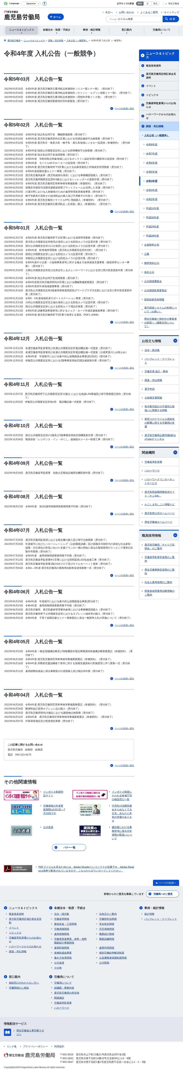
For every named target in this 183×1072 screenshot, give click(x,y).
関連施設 (59, 997)
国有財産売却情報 (154, 299)
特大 (155, 3)
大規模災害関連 (153, 397)
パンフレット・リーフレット (160, 360)
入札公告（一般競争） (156, 135)
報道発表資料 (153, 65)
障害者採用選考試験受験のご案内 (160, 593)
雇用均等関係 (106, 947)
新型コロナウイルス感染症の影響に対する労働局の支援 (160, 423)
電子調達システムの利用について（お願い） (160, 309)
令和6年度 (151, 162)
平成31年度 (152, 208)
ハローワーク (152, 470)
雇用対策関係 (61, 947)
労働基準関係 (61, 919)
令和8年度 (151, 144)
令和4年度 (151, 181)
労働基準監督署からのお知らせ (161, 105)
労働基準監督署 (153, 461)
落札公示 (149, 272)
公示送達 (59, 962)
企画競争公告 (151, 244)
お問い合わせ (126, 12)
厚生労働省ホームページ (158, 522)
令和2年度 (151, 199)
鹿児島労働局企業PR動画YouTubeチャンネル (160, 437)
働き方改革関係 (63, 957)
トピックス (152, 95)
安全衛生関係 (106, 924)
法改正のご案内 (108, 913)
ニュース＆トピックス (160, 55)
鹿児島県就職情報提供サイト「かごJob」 (160, 493)
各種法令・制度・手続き (70, 907)
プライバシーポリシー (35, 1046)
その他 (58, 967)
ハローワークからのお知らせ (161, 116)
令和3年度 (151, 190)
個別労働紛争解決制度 (111, 952)
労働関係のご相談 (19, 987)
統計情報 (149, 913)
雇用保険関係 (61, 934)
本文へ (109, 12)
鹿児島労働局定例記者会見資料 (161, 75)
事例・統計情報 (154, 907)
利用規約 (59, 1046)
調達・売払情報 (155, 126)
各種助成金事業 (63, 952)
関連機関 (148, 452)
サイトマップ (171, 12)
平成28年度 (152, 235)
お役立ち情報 (151, 341)
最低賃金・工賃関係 (65, 924)
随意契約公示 (151, 263)
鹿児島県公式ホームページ (160, 513)
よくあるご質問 (149, 12)
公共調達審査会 (153, 281)
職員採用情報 (151, 535)
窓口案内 (14, 976)
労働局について (64, 976)
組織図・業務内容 (64, 987)
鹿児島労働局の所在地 (66, 992)
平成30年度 (152, 217)
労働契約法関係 (108, 919)
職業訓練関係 (106, 939)
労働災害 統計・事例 (156, 371)
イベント (151, 85)
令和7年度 (151, 153)
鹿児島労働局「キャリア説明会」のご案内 (160, 546)
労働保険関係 (61, 929)
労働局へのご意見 (163, 893)
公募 (146, 253)
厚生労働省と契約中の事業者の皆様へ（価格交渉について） (160, 322)
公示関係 (104, 962)
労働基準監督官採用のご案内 (160, 559)
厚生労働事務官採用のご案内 (160, 571)
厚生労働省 (173, 3)
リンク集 (12, 1046)
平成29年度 (152, 226)
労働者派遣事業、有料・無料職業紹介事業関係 (70, 941)
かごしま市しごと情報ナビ (160, 504)
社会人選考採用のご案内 (158, 582)
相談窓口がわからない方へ (24, 982)
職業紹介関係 (106, 934)
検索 (173, 19)
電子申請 (150, 388)
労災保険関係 (106, 929)
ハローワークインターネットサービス (160, 481)
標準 (140, 3)
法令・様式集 (152, 350)
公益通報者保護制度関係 (113, 957)
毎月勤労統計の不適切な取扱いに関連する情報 (160, 408)
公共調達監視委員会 (155, 290)
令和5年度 (151, 171)
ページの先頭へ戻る (124, 108)
